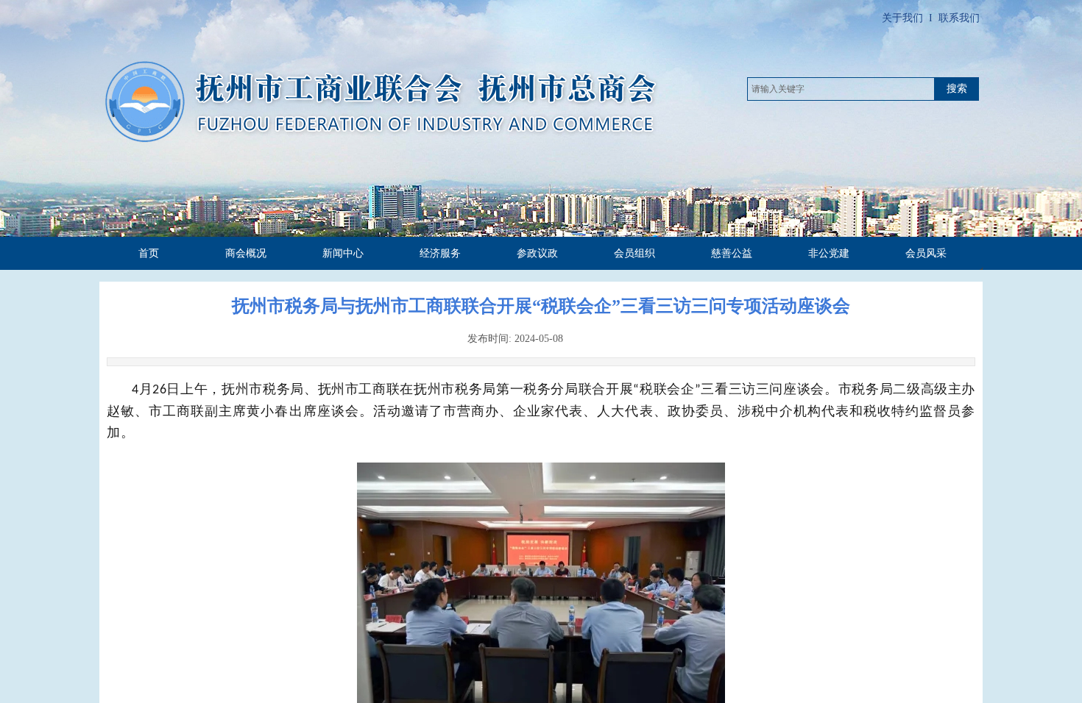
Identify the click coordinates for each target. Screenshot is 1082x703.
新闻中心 (343, 253)
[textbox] (841, 89)
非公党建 (828, 253)
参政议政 (537, 253)
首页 (148, 253)
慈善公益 (731, 253)
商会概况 (245, 253)
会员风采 (926, 253)
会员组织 (634, 253)
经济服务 (440, 253)
